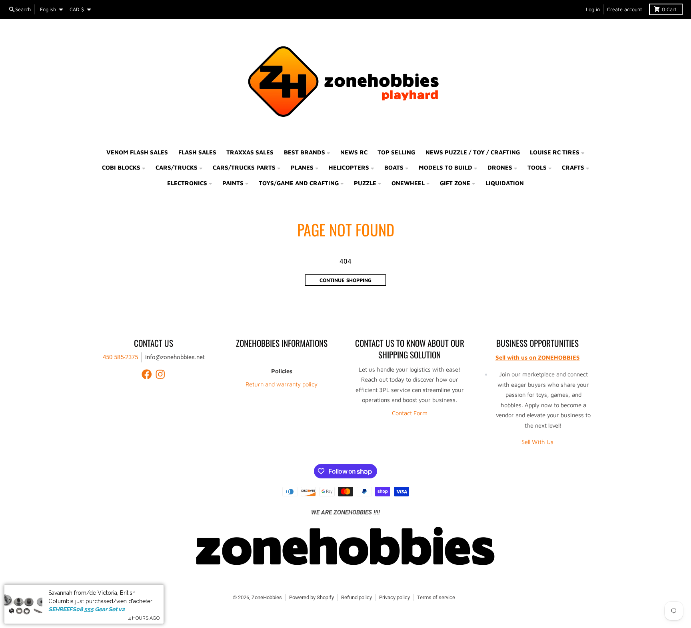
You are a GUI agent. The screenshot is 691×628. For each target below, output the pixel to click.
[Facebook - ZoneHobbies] (147, 374)
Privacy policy (394, 597)
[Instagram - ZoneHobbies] (160, 374)
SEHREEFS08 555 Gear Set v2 (86, 609)
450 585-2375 (120, 357)
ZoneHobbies (267, 597)
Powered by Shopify (311, 597)
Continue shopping (345, 280)
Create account (624, 9)
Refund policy (356, 597)
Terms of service (436, 597)
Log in (593, 9)
